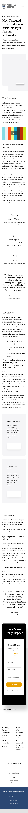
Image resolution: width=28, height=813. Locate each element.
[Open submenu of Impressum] (23, 782)
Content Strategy (6, 16)
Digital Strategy (15, 16)
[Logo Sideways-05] (9, 2)
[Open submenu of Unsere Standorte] (23, 780)
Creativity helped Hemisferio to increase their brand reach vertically (6, 735)
